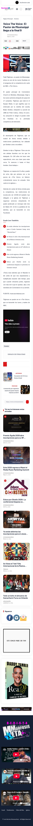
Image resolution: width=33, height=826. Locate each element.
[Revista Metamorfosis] (7, 10)
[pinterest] (27, 364)
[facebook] (9, 364)
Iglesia (28, 810)
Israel (3, 810)
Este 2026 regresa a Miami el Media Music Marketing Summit (18, 256)
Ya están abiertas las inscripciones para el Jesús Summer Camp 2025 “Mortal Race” (18, 229)
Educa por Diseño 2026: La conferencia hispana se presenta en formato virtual (18, 264)
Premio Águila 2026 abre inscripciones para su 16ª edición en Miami (18, 247)
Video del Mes (20, 810)
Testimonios (10, 810)
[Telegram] (18, 364)
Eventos (16, 19)
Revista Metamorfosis (13, 819)
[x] (13, 364)
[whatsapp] (23, 364)
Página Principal (8, 19)
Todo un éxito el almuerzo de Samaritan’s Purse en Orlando (15, 597)
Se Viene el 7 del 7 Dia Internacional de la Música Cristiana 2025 (18, 238)
